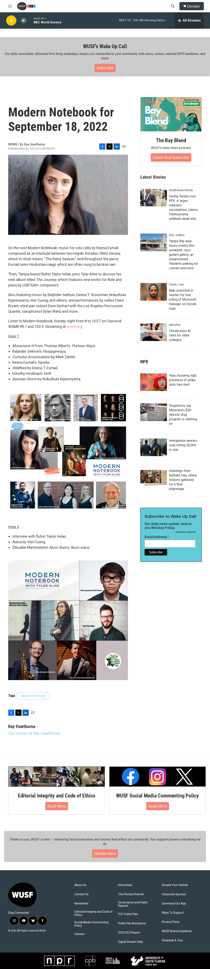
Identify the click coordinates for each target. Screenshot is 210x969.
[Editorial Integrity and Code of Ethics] (56, 777)
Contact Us (81, 894)
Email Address (157, 537)
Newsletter (81, 903)
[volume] (23, 20)
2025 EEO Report (129, 932)
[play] (11, 20)
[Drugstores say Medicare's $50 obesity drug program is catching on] (153, 412)
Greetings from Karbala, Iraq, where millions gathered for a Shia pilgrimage (183, 480)
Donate (193, 6)
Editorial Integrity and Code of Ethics (56, 796)
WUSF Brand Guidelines (177, 931)
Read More (56, 806)
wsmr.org (74, 326)
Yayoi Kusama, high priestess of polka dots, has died (182, 380)
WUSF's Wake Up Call (105, 46)
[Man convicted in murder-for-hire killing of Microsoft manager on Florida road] (153, 292)
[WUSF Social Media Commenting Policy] (157, 777)
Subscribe (105, 67)
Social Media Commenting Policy (91, 924)
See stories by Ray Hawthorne (34, 733)
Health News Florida (181, 190)
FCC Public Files (128, 914)
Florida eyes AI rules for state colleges (180, 335)
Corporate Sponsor (174, 894)
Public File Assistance (132, 923)
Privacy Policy (170, 922)
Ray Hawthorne (34, 144)
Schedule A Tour (172, 940)
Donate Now (105, 853)
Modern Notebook (33, 695)
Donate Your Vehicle (175, 885)
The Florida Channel (131, 894)
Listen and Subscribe (171, 157)
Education (174, 324)
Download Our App (174, 903)
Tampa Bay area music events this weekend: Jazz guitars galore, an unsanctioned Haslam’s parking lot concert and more (183, 254)
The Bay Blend (171, 140)
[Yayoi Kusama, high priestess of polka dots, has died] (153, 382)
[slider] (30, 20)
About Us (80, 885)
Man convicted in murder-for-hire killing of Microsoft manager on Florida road (182, 299)
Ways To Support (173, 912)
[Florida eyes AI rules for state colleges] (153, 332)
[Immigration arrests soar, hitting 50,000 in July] (153, 447)
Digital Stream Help (130, 941)
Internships (125, 885)
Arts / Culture (177, 235)
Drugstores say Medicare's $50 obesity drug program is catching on (183, 415)
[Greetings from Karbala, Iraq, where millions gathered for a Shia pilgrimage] (153, 477)
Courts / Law (176, 284)
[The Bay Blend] (171, 114)
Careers (79, 934)
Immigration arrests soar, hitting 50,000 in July (183, 445)
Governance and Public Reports (133, 904)
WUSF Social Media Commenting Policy (157, 796)
